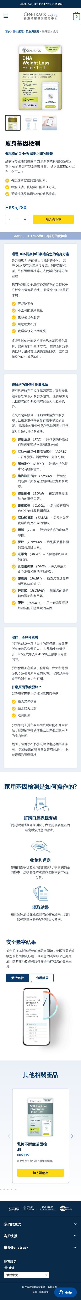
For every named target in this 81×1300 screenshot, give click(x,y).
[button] (9, 1136)
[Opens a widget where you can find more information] (65, 1293)
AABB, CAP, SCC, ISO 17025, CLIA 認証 (41, 4)
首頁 (8, 31)
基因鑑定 (18, 31)
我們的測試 (12, 1224)
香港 (11, 1268)
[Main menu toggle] (5, 16)
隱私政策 (44, 1291)
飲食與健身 (32, 31)
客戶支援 (10, 1236)
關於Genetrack (16, 1247)
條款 (34, 1291)
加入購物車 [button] (40, 1173)
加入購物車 (53, 219)
